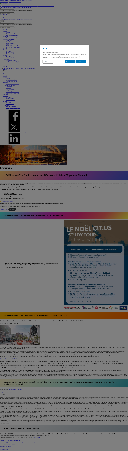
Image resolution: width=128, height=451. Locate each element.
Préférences (47, 61)
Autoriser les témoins (70, 61)
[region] (64, 55)
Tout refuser (81, 61)
